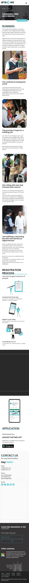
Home (3, 8)
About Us (19, 575)
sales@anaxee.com (6, 468)
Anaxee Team (5, 580)
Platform (19, 573)
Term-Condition (5, 576)
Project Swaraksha (5, 575)
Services (8, 573)
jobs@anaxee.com (6, 469)
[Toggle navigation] (26, 3)
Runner (13, 573)
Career (13, 575)
